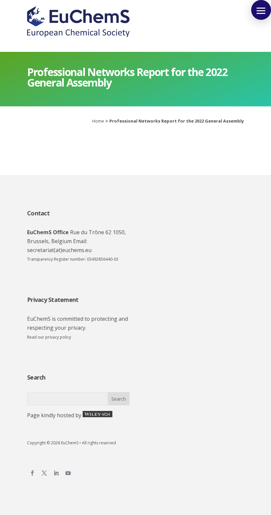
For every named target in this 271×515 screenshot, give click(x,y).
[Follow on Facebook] (35, 473)
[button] (261, 10)
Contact (38, 213)
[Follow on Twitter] (47, 473)
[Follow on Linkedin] (59, 473)
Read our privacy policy (49, 337)
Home (98, 121)
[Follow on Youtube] (70, 473)
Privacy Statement (52, 300)
